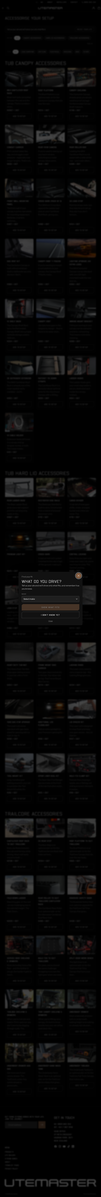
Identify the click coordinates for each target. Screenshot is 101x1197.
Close (50, 621)
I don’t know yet (50, 615)
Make (24, 594)
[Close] (78, 575)
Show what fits (50, 607)
